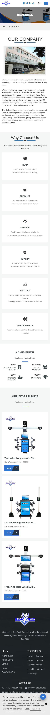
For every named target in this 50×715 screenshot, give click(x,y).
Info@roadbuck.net (37, 688)
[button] (22, 72)
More (9, 468)
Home (3, 26)
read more (35, 709)
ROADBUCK (14, 26)
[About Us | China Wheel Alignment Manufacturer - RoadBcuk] (6, 3)
